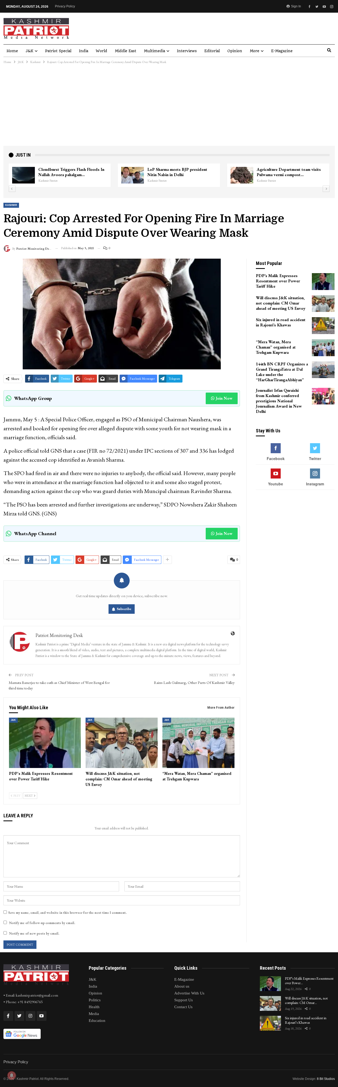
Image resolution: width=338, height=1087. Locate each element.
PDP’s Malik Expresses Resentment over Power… (309, 980)
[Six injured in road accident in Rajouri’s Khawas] (323, 325)
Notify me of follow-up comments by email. (42, 923)
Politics (95, 1000)
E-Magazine (282, 51)
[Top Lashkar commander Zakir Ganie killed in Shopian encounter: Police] (303, 175)
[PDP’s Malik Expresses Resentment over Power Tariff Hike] (45, 743)
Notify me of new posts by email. (34, 933)
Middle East (125, 51)
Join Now (224, 398)
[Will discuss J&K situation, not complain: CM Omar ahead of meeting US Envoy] (122, 743)
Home (12, 51)
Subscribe (124, 609)
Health (94, 1007)
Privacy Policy (65, 6)
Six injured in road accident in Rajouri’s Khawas (305, 1020)
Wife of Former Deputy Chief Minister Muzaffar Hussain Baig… (238, 172)
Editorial (212, 51)
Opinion (234, 51)
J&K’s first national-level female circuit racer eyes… (127, 172)
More (254, 51)
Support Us (183, 1000)
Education (97, 1020)
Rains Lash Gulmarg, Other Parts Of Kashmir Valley (194, 682)
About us (181, 986)
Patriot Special (58, 51)
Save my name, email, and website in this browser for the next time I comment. (67, 912)
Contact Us (183, 1007)
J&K (29, 51)
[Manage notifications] (11, 1075)
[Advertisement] (169, 106)
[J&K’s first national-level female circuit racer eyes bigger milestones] (84, 175)
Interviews (187, 51)
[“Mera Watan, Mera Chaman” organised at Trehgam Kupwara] (198, 743)
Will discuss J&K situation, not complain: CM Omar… (306, 1000)
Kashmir (11, 205)
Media (94, 1014)
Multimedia (154, 51)
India (83, 51)
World (101, 51)
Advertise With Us (189, 993)
